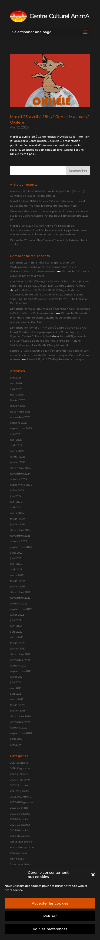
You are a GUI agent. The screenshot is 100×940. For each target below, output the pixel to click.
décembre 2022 (20, 592)
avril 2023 (16, 569)
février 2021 (17, 705)
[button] (93, 874)
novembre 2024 (20, 473)
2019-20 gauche (20, 768)
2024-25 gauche (20, 824)
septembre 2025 (21, 428)
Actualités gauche (22, 847)
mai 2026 (16, 383)
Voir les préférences (50, 929)
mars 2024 (17, 513)
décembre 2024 (20, 468)
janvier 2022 (17, 648)
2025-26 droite (19, 830)
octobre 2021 (18, 665)
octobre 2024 (18, 479)
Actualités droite (21, 841)
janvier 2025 (17, 462)
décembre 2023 (20, 530)
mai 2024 (16, 501)
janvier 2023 (17, 586)
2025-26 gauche (20, 836)
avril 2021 (16, 693)
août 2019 (16, 738)
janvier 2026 (18, 405)
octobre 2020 (18, 727)
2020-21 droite (19, 774)
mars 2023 (16, 575)
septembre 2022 (21, 609)
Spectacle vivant (21, 864)
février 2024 (17, 518)
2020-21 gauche (20, 779)
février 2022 (17, 643)
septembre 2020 (21, 733)
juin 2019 (15, 744)
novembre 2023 (20, 535)
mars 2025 (16, 451)
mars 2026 (17, 394)
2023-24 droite (19, 807)
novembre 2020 (20, 722)
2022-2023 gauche (21, 802)
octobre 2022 (18, 603)
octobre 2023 (18, 541)
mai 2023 (16, 563)
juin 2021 (15, 682)
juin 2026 (15, 377)
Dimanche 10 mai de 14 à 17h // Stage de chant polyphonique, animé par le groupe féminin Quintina (49, 317)
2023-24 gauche (20, 813)
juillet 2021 (16, 676)
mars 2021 (16, 699)
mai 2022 (16, 626)
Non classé (17, 858)
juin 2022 (15, 620)
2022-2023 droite (20, 796)
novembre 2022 (20, 597)
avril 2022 (16, 631)
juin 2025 (15, 434)
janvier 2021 (17, 710)
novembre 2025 (20, 417)
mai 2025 (16, 439)
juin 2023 (15, 558)
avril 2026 (16, 389)
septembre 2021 (20, 671)
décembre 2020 (20, 716)
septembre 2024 (21, 484)
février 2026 (17, 400)
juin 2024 (15, 496)
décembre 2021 (20, 654)
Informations (18, 853)
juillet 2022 (17, 614)
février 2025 (17, 456)
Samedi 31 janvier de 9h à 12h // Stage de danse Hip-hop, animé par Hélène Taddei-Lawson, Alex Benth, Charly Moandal (48, 341)
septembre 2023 (21, 547)
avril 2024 (16, 507)
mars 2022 (16, 637)
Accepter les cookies (50, 903)
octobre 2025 (18, 422)
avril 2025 (16, 445)
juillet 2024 (17, 490)
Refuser (50, 916)
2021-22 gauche (20, 791)
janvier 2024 (18, 524)
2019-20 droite (19, 762)
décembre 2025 (20, 411)
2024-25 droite (19, 819)
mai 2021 (15, 688)
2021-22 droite (19, 785)
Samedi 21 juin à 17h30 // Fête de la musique (55, 359)
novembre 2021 (20, 660)
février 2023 (17, 581)
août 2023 (16, 552)
